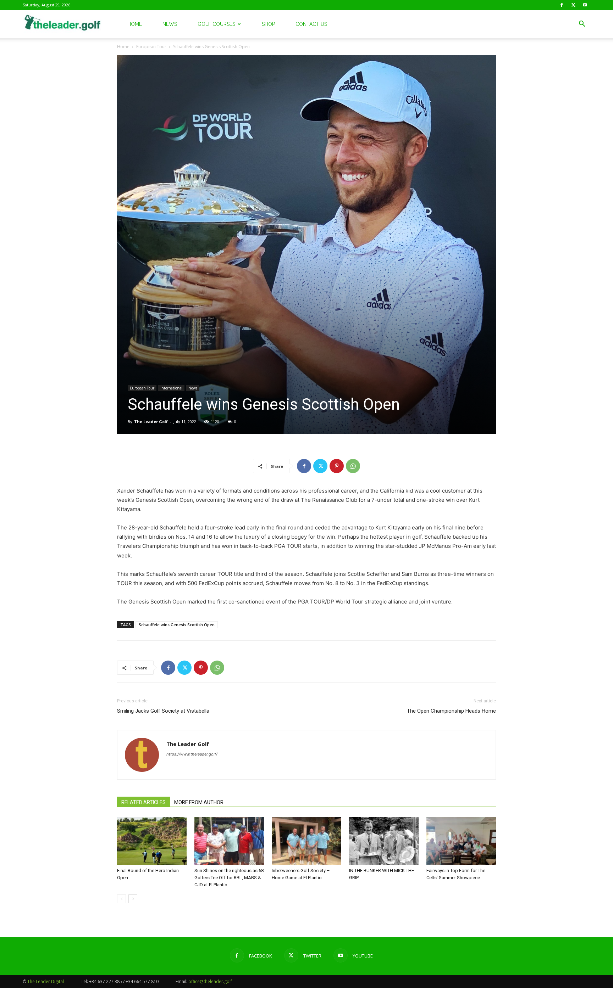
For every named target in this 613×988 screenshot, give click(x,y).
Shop (268, 24)
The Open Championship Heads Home (451, 711)
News (169, 24)
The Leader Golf (151, 421)
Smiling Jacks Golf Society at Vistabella (163, 711)
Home (134, 24)
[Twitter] (573, 5)
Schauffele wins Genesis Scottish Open (177, 624)
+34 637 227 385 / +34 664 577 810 (124, 981)
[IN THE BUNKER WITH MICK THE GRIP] (384, 841)
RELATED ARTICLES (143, 802)
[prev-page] (121, 898)
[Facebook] (561, 5)
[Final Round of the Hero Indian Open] (152, 841)
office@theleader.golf (210, 981)
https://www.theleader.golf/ (191, 754)
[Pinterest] (337, 466)
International (171, 388)
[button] (581, 24)
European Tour (151, 47)
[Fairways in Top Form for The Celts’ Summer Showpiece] (461, 841)
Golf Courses (216, 24)
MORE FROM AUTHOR (198, 802)
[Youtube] (585, 5)
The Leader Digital (45, 981)
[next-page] (132, 898)
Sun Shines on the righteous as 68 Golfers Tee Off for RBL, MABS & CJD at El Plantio (229, 877)
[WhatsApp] (353, 466)
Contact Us (311, 24)
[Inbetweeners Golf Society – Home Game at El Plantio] (306, 841)
